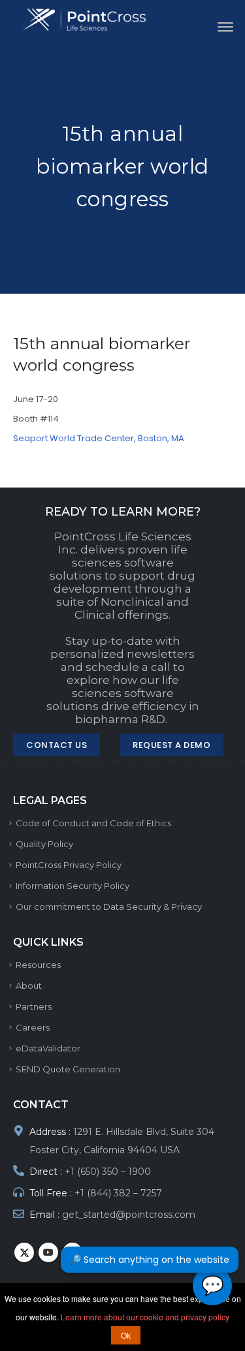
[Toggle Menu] (221, 26)
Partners (34, 1006)
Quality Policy (44, 844)
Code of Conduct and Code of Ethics (93, 823)
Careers (33, 1027)
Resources (38, 964)
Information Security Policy (72, 885)
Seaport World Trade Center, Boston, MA (98, 438)
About (29, 985)
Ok (126, 1335)
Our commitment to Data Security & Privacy (109, 906)
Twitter (24, 1252)
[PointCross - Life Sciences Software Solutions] (92, 20)
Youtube (48, 1252)
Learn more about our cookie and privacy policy (145, 1316)
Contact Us (56, 745)
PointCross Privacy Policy (69, 865)
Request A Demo (171, 745)
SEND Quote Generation (68, 1069)
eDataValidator (48, 1048)
